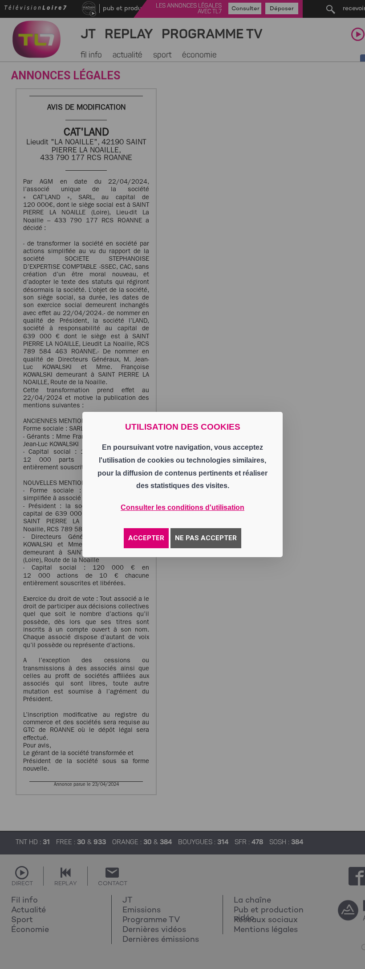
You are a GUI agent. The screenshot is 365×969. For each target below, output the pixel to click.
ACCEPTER (146, 538)
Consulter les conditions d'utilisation (182, 507)
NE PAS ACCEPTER (206, 538)
